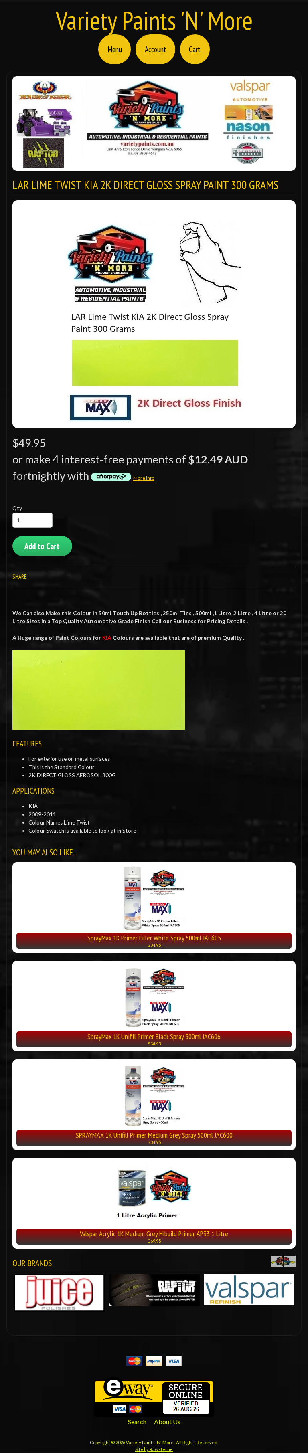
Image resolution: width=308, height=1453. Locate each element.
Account (155, 49)
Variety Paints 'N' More (154, 20)
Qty (17, 508)
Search (137, 1424)
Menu (114, 49)
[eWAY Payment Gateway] (154, 1414)
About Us (167, 1424)
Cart (195, 49)
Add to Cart (42, 546)
